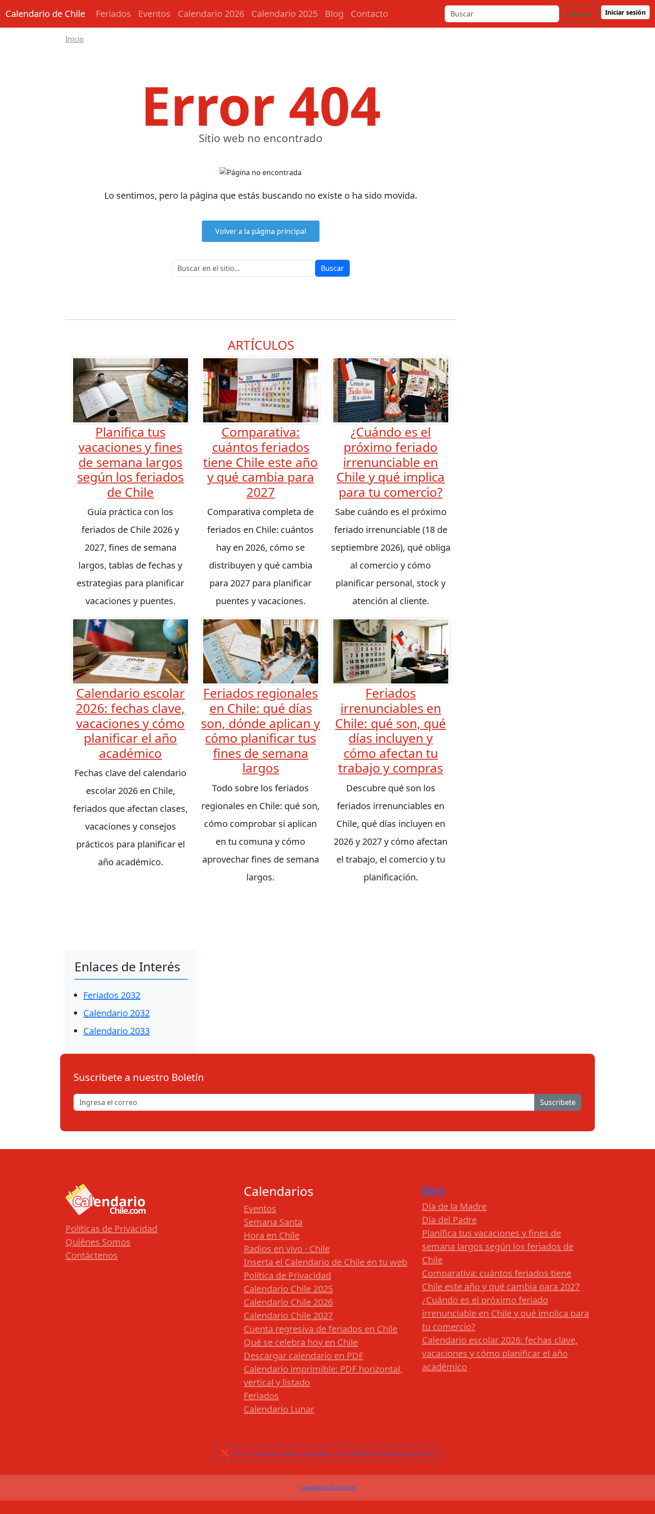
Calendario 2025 (284, 14)
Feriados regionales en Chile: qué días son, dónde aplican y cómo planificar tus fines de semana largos (260, 730)
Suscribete (558, 1102)
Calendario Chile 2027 (288, 1315)
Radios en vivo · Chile (287, 1249)
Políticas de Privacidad (111, 1229)
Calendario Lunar (279, 1409)
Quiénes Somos (98, 1242)
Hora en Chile (271, 1235)
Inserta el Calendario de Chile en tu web (325, 1262)
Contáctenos (92, 1255)
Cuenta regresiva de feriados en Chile (320, 1329)
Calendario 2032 (116, 1013)
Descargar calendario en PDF (303, 1356)
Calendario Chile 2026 (288, 1302)
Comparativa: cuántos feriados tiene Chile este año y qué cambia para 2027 (260, 461)
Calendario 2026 (211, 14)
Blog (334, 14)
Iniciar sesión (625, 12)
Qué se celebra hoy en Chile (301, 1342)
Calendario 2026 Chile (327, 1487)
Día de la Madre (454, 1206)
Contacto (369, 14)
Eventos (154, 14)
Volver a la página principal (260, 231)
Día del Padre (449, 1220)
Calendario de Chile (45, 14)
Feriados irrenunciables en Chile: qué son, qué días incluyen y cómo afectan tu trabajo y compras (390, 730)
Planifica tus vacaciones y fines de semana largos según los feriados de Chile (130, 461)
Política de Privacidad (287, 1275)
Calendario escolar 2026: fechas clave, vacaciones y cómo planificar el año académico (130, 722)
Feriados (113, 14)
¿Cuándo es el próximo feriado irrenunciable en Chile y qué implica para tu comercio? (390, 461)
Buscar (580, 14)
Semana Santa (273, 1222)
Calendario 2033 (116, 1031)
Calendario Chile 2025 (288, 1289)
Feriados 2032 (111, 995)
